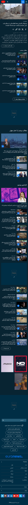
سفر (26, 474)
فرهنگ (12, 474)
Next (26, 471)
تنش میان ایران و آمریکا (17, 443)
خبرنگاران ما (24, 480)
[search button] (3, 420)
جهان (12, 465)
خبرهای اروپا (13, 287)
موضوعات (25, 462)
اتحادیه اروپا (22, 439)
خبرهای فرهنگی (24, 203)
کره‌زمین (11, 468)
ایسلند (14, 439)
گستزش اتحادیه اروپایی (8, 446)
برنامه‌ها (11, 477)
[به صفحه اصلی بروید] (23, 1)
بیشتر (26, 491)
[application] (14, 11)
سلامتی (11, 471)
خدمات (25, 487)
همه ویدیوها (6, 348)
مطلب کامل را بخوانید (8, 46)
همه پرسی (14, 450)
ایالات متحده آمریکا (20, 446)
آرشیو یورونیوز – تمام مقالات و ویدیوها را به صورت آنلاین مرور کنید (7, 481)
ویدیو (26, 477)
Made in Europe (11, 294)
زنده (3, 1)
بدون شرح (13, 225)
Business (13, 209)
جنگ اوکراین (18, 436)
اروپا (26, 465)
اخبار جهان (13, 164)
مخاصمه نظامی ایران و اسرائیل (14, 429)
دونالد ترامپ (9, 436)
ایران (14, 156)
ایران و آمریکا (6, 439)
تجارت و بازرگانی (24, 468)
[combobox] (14, 420)
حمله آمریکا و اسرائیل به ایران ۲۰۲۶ (14, 433)
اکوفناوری (13, 340)
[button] (19, 99)
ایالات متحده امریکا (23, 149)
